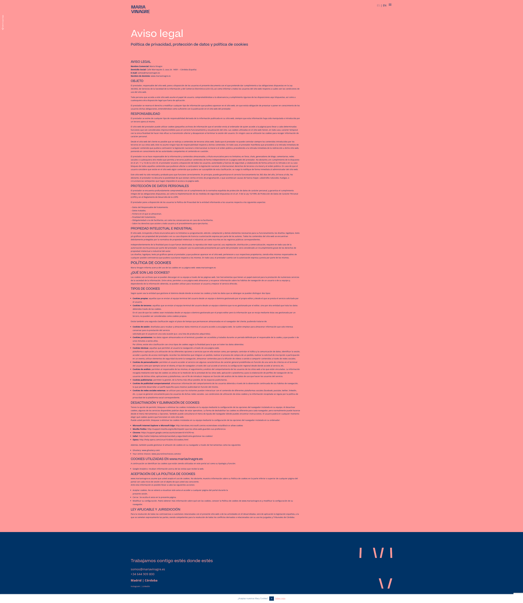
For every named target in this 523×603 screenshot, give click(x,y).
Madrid (136, 580)
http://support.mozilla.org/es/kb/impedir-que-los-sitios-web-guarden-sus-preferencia (187, 429)
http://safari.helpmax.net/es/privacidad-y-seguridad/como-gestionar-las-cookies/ (176, 436)
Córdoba (151, 580)
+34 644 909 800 (142, 574)
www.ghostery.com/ (151, 450)
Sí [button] (271, 598)
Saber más (280, 598)
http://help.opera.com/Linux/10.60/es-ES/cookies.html (163, 439)
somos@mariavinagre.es (148, 569)
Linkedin (146, 586)
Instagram (135, 586)
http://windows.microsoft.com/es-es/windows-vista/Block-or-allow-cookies (209, 425)
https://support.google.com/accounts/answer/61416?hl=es (167, 432)
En (384, 5)
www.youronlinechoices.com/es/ (166, 453)
